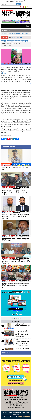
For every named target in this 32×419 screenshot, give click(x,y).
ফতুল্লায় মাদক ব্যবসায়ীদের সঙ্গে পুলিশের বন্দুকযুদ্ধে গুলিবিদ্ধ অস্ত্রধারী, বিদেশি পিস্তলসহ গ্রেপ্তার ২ (14, 192)
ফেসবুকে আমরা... (6, 353)
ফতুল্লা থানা (19, 37)
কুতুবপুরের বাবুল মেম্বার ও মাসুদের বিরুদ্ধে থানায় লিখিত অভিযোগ (22, 350)
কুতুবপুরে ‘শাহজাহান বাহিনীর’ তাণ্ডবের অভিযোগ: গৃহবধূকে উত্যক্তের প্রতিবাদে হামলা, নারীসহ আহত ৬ (16, 286)
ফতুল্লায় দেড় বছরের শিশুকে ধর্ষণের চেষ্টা (14, 41)
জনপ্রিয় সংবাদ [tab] (16, 321)
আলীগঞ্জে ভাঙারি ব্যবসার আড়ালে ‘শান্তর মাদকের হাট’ (22, 325)
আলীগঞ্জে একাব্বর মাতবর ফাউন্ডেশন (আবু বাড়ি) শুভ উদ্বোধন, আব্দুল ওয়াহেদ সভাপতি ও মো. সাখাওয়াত (15, 216)
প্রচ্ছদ (5, 37)
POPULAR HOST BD (24, 417)
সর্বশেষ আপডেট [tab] (16, 318)
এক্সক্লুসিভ (13, 37)
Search (18, 4)
